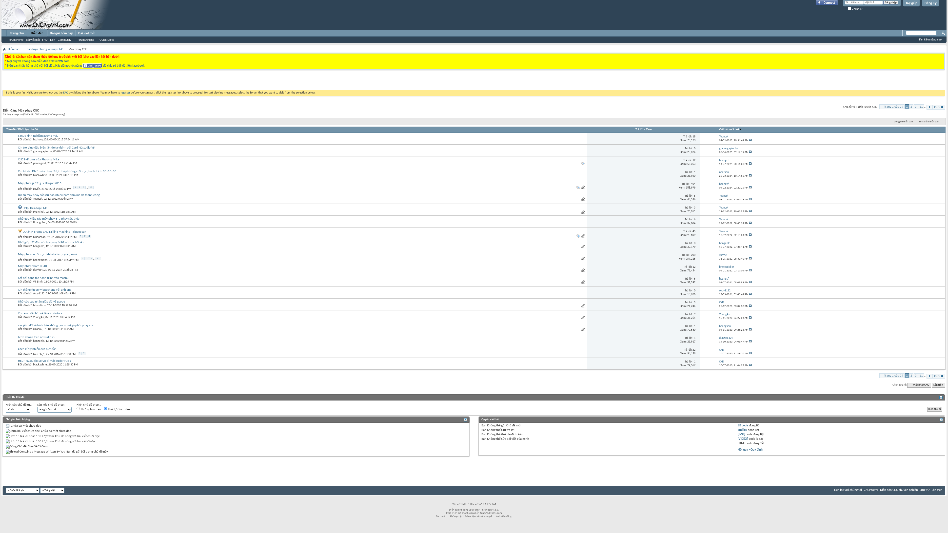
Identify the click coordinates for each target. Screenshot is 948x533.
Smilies (742, 430)
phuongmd (39, 163)
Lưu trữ (925, 490)
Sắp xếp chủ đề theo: (50, 404)
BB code (743, 425)
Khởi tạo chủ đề (28, 129)
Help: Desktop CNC (35, 208)
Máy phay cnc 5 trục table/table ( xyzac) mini (47, 254)
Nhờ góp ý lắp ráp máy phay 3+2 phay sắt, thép (48, 218)
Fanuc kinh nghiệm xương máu (38, 135)
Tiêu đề (11, 129)
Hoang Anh (39, 222)
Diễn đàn (37, 33)
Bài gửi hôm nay (61, 33)
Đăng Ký (931, 3)
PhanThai (38, 211)
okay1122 (38, 293)
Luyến (36, 189)
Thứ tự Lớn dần (90, 409)
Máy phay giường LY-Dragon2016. (40, 183)
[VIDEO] (743, 438)
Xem (649, 129)
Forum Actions (85, 39)
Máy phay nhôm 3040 (32, 266)
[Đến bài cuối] (750, 140)
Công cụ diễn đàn (903, 121)
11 (921, 106)
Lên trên (938, 385)
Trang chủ (17, 33)
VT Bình (37, 281)
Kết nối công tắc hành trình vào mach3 (43, 278)
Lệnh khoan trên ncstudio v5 (36, 337)
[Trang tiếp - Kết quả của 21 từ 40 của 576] (930, 107)
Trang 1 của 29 (893, 106)
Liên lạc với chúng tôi (848, 490)
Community (64, 39)
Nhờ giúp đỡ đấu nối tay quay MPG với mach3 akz (51, 242)
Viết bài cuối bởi (729, 129)
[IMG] (741, 434)
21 (90, 187)
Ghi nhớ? (857, 8)
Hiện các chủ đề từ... (19, 404)
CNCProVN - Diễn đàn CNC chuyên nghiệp (891, 490)
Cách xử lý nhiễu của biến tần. (37, 349)
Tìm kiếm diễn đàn (929, 121)
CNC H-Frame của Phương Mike (38, 159)
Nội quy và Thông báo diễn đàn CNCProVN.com (38, 61)
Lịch (52, 39)
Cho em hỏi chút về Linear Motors (40, 313)
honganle (38, 246)
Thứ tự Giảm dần (118, 409)
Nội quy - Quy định (750, 449)
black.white (40, 175)
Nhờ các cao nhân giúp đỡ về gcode (41, 301)
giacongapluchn (42, 151)
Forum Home (15, 39)
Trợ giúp (911, 3)
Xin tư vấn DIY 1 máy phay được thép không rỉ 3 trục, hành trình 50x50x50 (67, 171)
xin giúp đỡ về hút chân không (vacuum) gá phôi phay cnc (56, 325)
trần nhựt (38, 354)
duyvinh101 (40, 269)
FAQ (45, 39)
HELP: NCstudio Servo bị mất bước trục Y (44, 360)
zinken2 (37, 329)
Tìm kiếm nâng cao (930, 39)
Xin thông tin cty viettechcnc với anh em (44, 289)
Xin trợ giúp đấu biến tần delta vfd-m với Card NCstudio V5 (56, 147)
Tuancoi (37, 198)
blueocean (39, 237)
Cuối (937, 107)
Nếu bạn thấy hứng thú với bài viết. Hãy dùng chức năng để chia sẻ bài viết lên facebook (75, 65)
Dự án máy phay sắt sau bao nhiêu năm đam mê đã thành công (59, 195)
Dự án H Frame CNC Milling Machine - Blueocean (54, 231)
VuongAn (38, 317)
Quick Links (106, 39)
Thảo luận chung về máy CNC (44, 49)
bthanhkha (39, 305)
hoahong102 (40, 139)
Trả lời (639, 129)
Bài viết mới (33, 39)
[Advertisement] (412, 81)
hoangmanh (40, 260)
